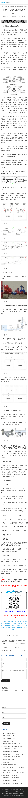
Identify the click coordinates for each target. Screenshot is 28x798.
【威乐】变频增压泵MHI (9, 735)
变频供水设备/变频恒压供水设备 (11, 764)
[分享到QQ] (11, 635)
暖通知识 (12, 6)
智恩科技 (11, 795)
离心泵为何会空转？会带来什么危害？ (12, 751)
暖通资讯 (7, 6)
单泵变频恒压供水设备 (8, 759)
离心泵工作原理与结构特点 (9, 749)
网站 (3, 717)
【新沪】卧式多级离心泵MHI (10, 733)
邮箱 (3, 712)
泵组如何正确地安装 (8, 741)
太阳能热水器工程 (8, 793)
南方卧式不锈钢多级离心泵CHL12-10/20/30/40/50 (15, 783)
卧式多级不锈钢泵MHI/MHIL (10, 780)
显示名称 (4, 707)
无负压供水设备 (6, 762)
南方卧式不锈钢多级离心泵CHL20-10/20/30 (13, 770)
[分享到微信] (14, 635)
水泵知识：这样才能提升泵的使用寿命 (12, 746)
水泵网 (5, 577)
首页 (3, 6)
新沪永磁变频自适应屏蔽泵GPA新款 (12, 778)
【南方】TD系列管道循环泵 (9, 738)
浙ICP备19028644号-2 (19, 795)
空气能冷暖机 (15, 789)
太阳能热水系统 (9, 791)
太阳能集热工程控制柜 (20, 791)
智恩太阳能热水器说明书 (20, 793)
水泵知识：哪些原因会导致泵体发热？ (12, 756)
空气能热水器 (6, 789)
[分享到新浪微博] (17, 635)
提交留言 (5, 681)
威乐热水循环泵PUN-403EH (10, 775)
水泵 (4, 26)
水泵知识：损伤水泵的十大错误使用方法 (13, 754)
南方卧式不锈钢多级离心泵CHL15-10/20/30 (13, 772)
